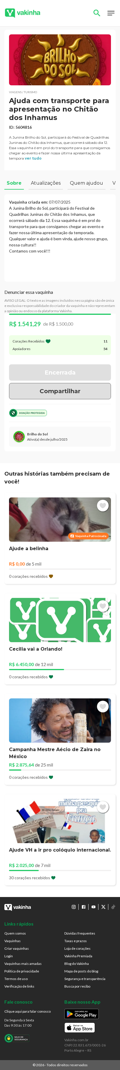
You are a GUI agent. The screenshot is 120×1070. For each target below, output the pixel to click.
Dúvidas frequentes (79, 933)
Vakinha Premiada (78, 956)
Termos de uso (16, 979)
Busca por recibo (77, 986)
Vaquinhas (12, 941)
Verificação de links (19, 986)
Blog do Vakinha (76, 963)
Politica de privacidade (21, 971)
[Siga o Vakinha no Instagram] (73, 907)
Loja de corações (77, 948)
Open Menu (111, 13)
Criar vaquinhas (16, 948)
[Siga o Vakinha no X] (103, 907)
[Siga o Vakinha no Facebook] (83, 907)
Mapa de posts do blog (81, 971)
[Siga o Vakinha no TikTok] (113, 907)
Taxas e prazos (75, 941)
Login (8, 956)
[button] (60, 59)
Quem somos (15, 933)
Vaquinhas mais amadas (23, 963)
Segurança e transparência (84, 979)
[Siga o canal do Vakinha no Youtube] (93, 907)
